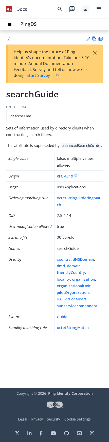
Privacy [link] (37, 419)
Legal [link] (22, 419)
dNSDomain (83, 259)
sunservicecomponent (77, 305)
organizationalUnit (74, 285)
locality (63, 279)
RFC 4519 (65, 176)
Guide (62, 316)
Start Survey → (41, 75)
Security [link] (53, 419)
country (64, 259)
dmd (61, 265)
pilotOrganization (73, 292)
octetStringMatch (73, 327)
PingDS (28, 24)
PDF (100, 38)
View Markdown (94, 38)
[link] (9, 9)
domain (74, 265)
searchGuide (21, 116)
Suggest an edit (88, 38)
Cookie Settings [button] (77, 419)
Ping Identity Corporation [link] (70, 393)
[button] (85, 9)
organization (83, 279)
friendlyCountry (71, 272)
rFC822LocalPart (71, 298)
